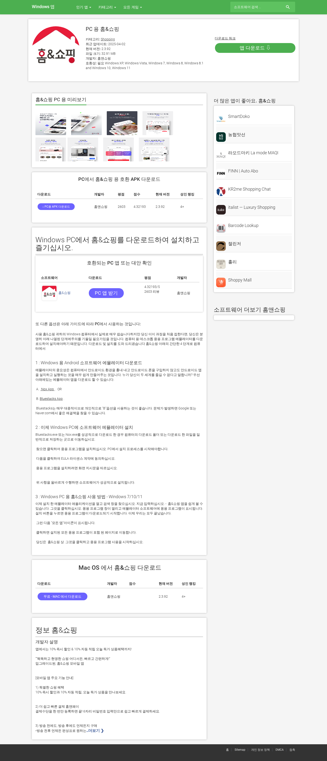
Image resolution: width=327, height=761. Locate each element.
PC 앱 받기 (106, 293)
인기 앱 (82, 7)
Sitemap (240, 749)
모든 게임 (131, 7)
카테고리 (106, 7)
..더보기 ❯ (95, 730)
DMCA (280, 749)
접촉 (292, 749)
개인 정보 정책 (260, 749)
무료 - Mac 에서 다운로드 (62, 596)
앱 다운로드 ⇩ (255, 48)
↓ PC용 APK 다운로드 (56, 206)
